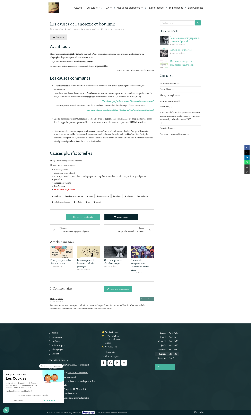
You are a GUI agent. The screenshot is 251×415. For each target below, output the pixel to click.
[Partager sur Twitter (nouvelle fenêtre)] (247, 152)
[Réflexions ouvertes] (164, 52)
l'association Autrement (78, 372)
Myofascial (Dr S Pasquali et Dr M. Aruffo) (67, 389)
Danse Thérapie (166, 89)
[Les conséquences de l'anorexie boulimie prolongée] (88, 252)
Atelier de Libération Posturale (173, 134)
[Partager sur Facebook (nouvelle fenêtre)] (247, 147)
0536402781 (111, 346)
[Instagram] (124, 363)
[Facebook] (103, 363)
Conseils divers (166, 128)
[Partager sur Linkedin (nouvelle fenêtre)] (247, 157)
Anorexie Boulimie (168, 83)
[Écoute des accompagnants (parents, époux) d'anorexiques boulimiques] (164, 40)
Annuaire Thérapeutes (118, 412)
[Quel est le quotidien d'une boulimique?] (115, 252)
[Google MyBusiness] (110, 363)
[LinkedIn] (117, 363)
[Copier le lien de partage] (247, 171)
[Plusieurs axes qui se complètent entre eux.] (164, 64)
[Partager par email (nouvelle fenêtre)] (247, 166)
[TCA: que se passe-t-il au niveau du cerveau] (61, 252)
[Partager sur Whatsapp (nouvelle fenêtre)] (247, 162)
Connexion (199, 412)
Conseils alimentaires (169, 100)
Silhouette (164, 106)
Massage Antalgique (168, 95)
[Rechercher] (198, 22)
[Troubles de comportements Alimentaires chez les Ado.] (142, 252)
